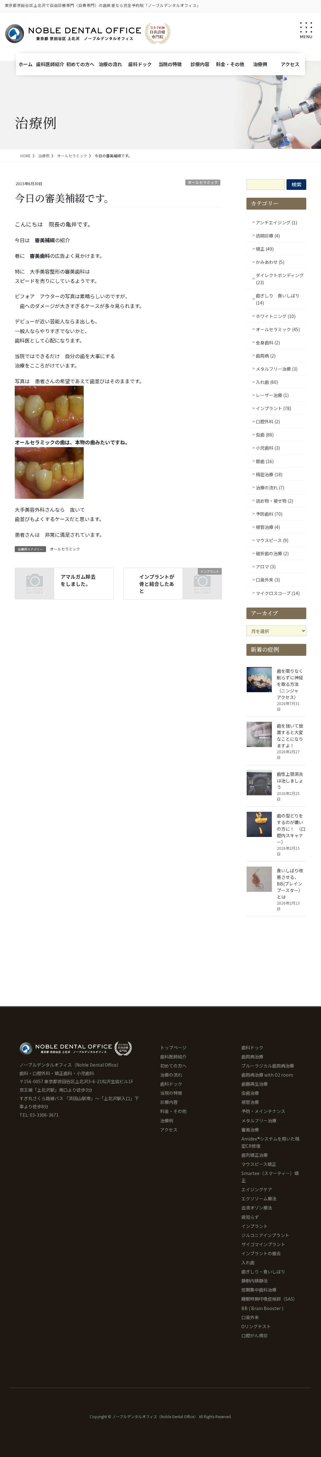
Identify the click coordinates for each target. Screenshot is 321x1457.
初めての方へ (80, 64)
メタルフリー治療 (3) (276, 369)
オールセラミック (203, 182)
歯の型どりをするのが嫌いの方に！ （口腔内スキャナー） (291, 828)
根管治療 (250, 1102)
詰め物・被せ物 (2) (274, 501)
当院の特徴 (170, 64)
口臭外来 (250, 1317)
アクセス (290, 64)
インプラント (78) (273, 408)
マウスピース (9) (272, 540)
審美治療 (250, 1129)
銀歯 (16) (265, 461)
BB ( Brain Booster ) (262, 1308)
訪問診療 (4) (268, 235)
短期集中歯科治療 (258, 1290)
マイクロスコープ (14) (278, 593)
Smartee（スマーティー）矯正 (270, 1176)
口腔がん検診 (254, 1335)
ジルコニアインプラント (265, 1235)
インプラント (254, 1226)
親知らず (250, 1217)
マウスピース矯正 (258, 1164)
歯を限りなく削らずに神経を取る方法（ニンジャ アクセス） (290, 684)
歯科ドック (140, 64)
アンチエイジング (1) (276, 222)
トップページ (173, 1047)
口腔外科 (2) (268, 421)
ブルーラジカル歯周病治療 (267, 1066)
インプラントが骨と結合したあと (156, 583)
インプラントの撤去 (261, 1253)
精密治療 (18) (269, 474)
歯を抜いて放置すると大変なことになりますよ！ (290, 736)
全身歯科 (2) (268, 342)
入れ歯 (248, 1262)
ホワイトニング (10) (276, 316)
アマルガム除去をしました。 (78, 580)
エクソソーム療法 (258, 1198)
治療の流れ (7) (270, 487)
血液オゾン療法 (256, 1207)
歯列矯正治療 (254, 1155)
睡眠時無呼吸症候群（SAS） (269, 1299)
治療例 (260, 64)
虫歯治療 (250, 1093)
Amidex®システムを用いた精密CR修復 (270, 1142)
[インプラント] (202, 579)
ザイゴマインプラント (263, 1244)
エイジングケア (256, 1189)
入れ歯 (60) (267, 382)
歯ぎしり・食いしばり (263, 1271)
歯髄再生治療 (254, 1084)
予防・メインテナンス (263, 1111)
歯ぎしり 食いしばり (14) (278, 299)
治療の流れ (110, 64)
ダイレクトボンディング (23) (280, 278)
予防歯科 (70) (269, 514)
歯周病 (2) (266, 355)
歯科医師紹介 (50, 64)
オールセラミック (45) (278, 329)
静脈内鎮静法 (254, 1280)
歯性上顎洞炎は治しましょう (290, 780)
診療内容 (200, 64)
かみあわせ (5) (270, 262)
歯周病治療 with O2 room (267, 1075)
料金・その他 (230, 64)
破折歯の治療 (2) (272, 553)
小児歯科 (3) (268, 448)
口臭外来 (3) (268, 580)
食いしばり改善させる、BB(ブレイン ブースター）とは (292, 883)
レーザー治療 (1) (272, 395)
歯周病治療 (252, 1056)
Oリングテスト (256, 1326)
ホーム (25, 64)
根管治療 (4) (268, 527)
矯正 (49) (265, 249)
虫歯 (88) (265, 434)
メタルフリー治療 (258, 1120)
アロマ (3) (266, 566)
